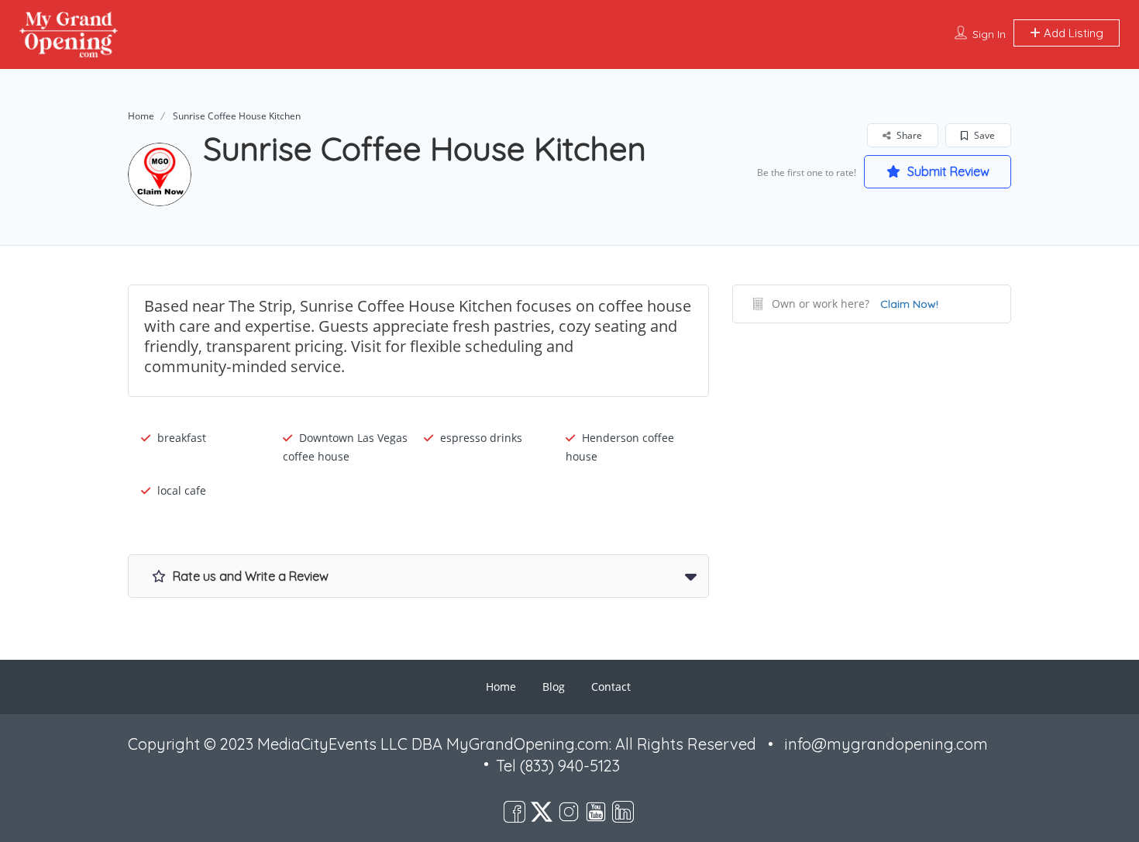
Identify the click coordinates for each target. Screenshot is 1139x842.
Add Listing (1072, 33)
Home (141, 116)
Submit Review (946, 171)
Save (983, 135)
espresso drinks (481, 437)
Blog (553, 686)
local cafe (181, 490)
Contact (611, 686)
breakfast (181, 437)
